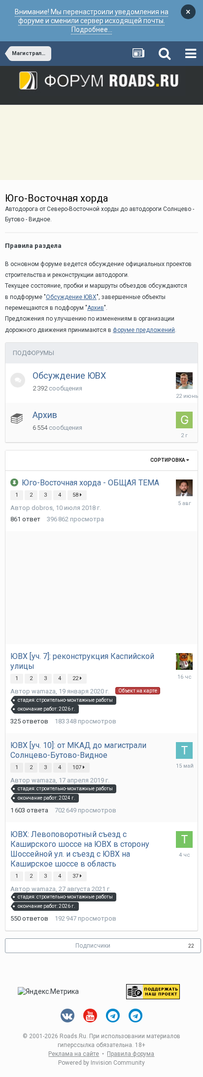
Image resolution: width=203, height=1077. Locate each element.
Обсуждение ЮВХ (69, 375)
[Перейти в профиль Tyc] (184, 839)
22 (76, 678)
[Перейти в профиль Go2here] (184, 420)
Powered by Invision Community (101, 1062)
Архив (95, 307)
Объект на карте (137, 690)
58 (76, 495)
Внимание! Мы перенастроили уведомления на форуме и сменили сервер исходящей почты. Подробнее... (92, 20)
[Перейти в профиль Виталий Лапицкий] (184, 380)
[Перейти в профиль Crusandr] (184, 487)
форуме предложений (144, 330)
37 (76, 876)
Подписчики (92, 945)
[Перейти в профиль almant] (184, 661)
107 (77, 767)
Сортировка (168, 460)
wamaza (44, 691)
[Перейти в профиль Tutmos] (184, 750)
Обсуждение (71, 297)
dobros (42, 507)
